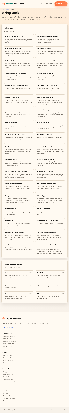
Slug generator (7, 372)
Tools (27, 4)
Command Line (49, 4)
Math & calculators (9, 344)
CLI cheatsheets (8, 360)
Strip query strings (9, 379)
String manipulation (9, 336)
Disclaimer (6, 401)
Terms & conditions (9, 398)
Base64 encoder (8, 374)
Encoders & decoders (9, 341)
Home (2, 9)
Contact (11, 327)
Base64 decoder (8, 377)
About (5, 391)
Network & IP (7, 339)
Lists (42, 4)
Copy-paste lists (8, 358)
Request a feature (8, 363)
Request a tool (59, 4)
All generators (7, 355)
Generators (34, 4)
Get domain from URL (9, 382)
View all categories (8, 346)
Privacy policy (7, 396)
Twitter (4, 327)
